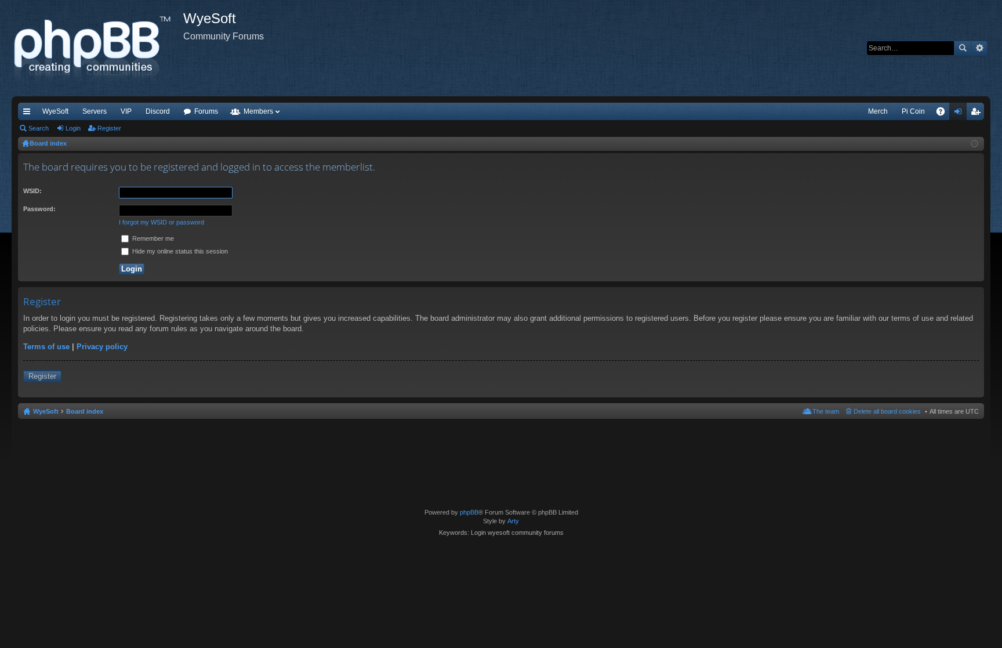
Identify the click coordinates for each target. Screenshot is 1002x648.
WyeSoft (55, 111)
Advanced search (979, 48)
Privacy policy (102, 346)
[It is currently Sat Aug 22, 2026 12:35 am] (974, 143)
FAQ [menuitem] (944, 113)
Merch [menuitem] (878, 111)
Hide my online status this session (179, 251)
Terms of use (46, 346)
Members (258, 111)
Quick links (29, 113)
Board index (84, 411)
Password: (39, 208)
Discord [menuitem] (158, 111)
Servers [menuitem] (94, 111)
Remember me (152, 238)
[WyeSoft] (97, 48)
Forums (206, 111)
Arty (513, 520)
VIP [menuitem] (126, 111)
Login (73, 128)
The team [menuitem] (825, 411)
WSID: (32, 190)
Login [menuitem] (960, 113)
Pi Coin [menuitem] (913, 111)
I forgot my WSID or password (161, 222)
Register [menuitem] (977, 113)
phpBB (469, 512)
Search (962, 48)
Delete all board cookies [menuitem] (887, 411)
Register (109, 128)
